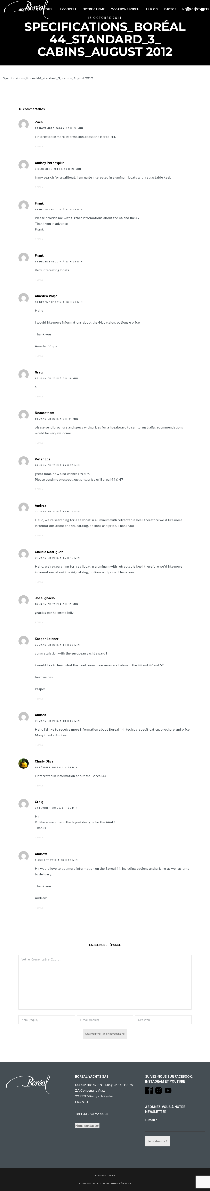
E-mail (151, 1120)
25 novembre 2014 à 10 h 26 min (59, 128)
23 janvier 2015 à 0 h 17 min (56, 604)
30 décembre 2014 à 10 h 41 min (59, 302)
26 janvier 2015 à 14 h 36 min (57, 645)
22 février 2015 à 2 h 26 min (56, 808)
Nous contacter (87, 1125)
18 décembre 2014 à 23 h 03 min (59, 209)
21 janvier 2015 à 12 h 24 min (57, 511)
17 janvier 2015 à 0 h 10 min (56, 378)
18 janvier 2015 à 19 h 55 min (57, 465)
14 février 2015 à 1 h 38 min (56, 767)
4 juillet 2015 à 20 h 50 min (56, 860)
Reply (39, 146)
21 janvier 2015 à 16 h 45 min (57, 558)
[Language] (188, 9)
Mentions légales (117, 1183)
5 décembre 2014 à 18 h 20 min (58, 169)
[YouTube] (203, 9)
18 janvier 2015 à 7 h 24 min (56, 419)
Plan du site (89, 1183)
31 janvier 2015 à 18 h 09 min (57, 721)
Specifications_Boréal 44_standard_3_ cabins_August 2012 (48, 78)
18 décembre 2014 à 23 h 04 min (59, 261)
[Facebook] (195, 9)
